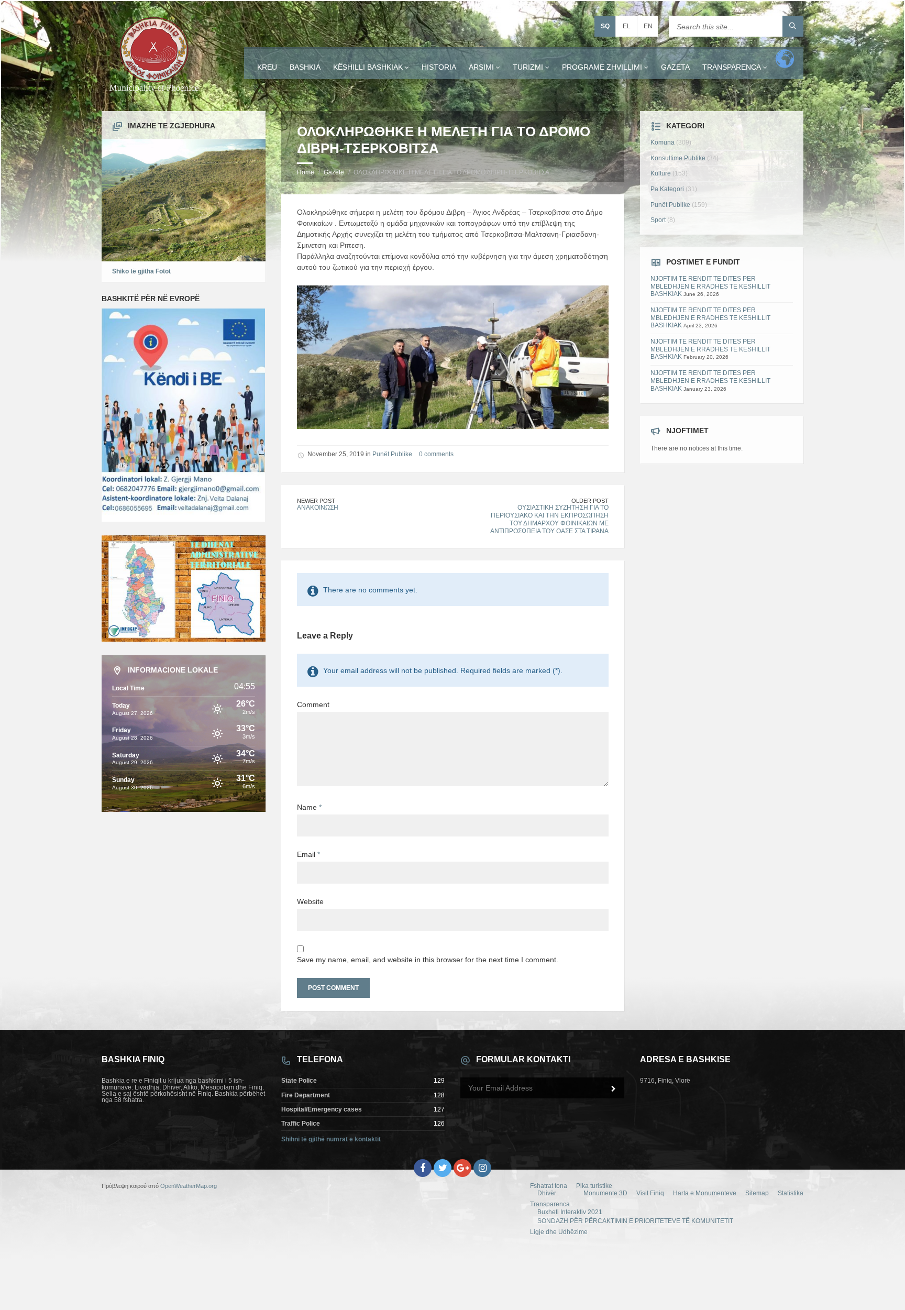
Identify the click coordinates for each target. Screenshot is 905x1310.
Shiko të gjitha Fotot (141, 271)
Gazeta (675, 67)
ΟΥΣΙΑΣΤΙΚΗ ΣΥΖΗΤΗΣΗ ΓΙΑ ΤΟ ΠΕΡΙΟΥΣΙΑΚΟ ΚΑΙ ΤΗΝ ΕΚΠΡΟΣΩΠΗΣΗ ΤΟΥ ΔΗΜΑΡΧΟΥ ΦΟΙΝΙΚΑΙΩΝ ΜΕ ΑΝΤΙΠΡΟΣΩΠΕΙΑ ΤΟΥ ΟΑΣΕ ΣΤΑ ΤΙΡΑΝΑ (549, 519)
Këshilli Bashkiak (368, 67)
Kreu (267, 67)
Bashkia (305, 67)
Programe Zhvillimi (602, 67)
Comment (313, 704)
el (627, 26)
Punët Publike (392, 454)
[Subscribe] (614, 1089)
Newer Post (316, 501)
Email (308, 854)
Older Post (590, 501)
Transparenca (731, 67)
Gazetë (334, 172)
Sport (658, 220)
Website (310, 901)
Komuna (662, 142)
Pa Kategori (667, 189)
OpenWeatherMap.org (188, 1186)
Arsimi (481, 67)
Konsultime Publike (677, 158)
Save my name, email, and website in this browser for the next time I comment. (427, 959)
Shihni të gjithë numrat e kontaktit (331, 1139)
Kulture (660, 173)
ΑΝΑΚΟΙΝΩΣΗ (317, 507)
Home (305, 172)
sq (605, 26)
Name (309, 807)
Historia (439, 67)
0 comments (436, 454)
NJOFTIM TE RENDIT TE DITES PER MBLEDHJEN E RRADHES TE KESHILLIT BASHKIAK (710, 286)
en (648, 26)
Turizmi (528, 67)
